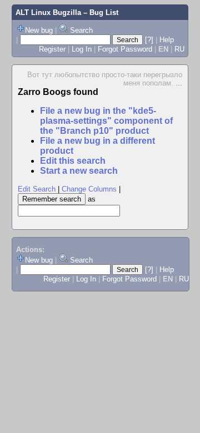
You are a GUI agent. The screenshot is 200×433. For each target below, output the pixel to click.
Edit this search (73, 160)
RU (179, 49)
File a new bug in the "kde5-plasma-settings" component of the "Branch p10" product (106, 120)
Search (81, 30)
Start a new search (79, 170)
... (179, 83)
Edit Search (37, 189)
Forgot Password (125, 49)
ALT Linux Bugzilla (48, 12)
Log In (82, 49)
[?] (149, 40)
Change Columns (89, 189)
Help (166, 40)
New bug (39, 30)
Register (52, 49)
